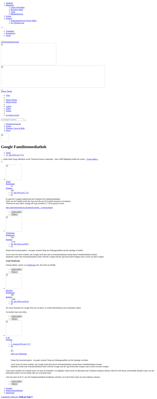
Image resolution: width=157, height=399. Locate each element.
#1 (12, 195)
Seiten (8, 109)
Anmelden (10, 31)
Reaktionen (10, 184)
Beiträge (9, 188)
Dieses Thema (11, 100)
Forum (8, 111)
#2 (12, 246)
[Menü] (2, 27)
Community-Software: (17, 397)
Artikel (8, 106)
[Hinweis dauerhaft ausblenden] (2, 159)
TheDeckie (31, 265)
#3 (12, 304)
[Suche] (2, 89)
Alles (8, 95)
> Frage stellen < (92, 159)
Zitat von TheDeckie (19, 354)
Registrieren (10, 33)
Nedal (8, 153)
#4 (12, 346)
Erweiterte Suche (12, 115)
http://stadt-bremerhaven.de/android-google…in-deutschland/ (29, 208)
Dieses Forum (11, 102)
